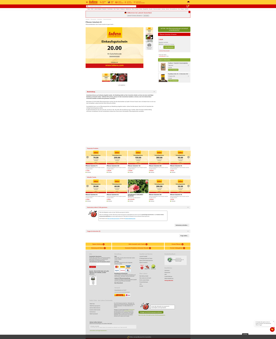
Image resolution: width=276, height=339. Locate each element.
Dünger (182, 9)
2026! (92, 9)
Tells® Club (92, 303)
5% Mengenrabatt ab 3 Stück (145, 258)
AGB (166, 274)
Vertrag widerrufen (169, 280)
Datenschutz (167, 272)
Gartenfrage (127, 310)
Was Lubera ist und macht (145, 278)
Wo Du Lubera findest (144, 280)
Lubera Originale (98, 9)
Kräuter (137, 9)
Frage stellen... (184, 235)
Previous (87, 157)
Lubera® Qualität (143, 256)
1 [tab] (112, 71)
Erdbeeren (122, 9)
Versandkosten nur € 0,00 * (120, 290)
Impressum (167, 270)
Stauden (151, 9)
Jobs (140, 284)
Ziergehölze (145, 9)
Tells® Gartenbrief (94, 313)
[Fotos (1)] (149, 30)
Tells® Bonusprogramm (95, 305)
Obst (115, 9)
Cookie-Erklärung (168, 276)
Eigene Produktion (143, 262)
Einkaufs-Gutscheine (107, 19)
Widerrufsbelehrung (169, 278)
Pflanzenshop (93, 19)
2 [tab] (114, 71)
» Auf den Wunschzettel (164, 50)
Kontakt (141, 286)
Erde (179, 9)
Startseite (87, 19)
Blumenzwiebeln (157, 9)
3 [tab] (116, 71)
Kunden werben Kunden (95, 309)
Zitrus (133, 9)
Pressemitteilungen (143, 282)
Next (188, 157)
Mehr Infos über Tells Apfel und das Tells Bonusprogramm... (152, 315)
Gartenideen (110, 9)
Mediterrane (128, 9)
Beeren (118, 9)
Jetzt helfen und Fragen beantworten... (98, 330)
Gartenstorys (93, 311)
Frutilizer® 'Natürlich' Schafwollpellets (178, 63)
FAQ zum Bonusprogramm (113, 218)
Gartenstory (131, 309)
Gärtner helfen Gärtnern (95, 307)
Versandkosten (162, 56)
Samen (167, 9)
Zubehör (186, 9)
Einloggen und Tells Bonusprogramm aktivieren (151, 312)
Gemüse (163, 9)
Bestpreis (104, 9)
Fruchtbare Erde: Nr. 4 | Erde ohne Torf (178, 74)
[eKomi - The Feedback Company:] (169, 259)
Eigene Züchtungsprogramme (146, 260)
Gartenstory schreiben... (182, 225)
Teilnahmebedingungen (130, 218)
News (89, 9)
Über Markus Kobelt (143, 276)
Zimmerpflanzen (173, 9)
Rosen (140, 9)
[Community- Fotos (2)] (149, 38)
